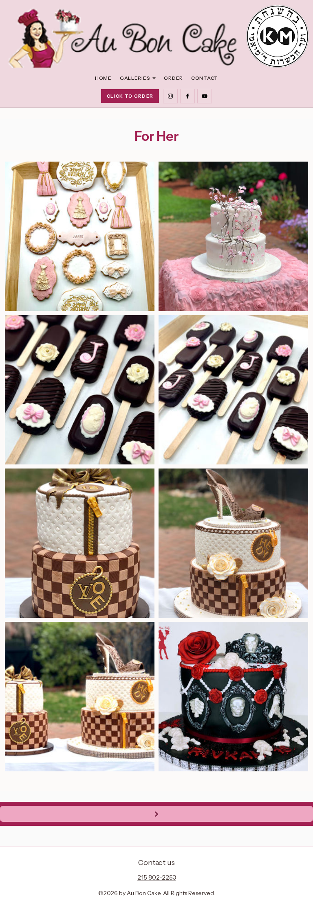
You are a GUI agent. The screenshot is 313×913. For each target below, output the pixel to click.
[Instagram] (170, 96)
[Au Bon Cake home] (123, 36)
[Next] (156, 814)
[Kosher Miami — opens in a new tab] (277, 36)
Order (173, 78)
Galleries (135, 78)
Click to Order (130, 96)
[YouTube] (204, 96)
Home (103, 78)
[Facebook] (187, 96)
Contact (204, 78)
